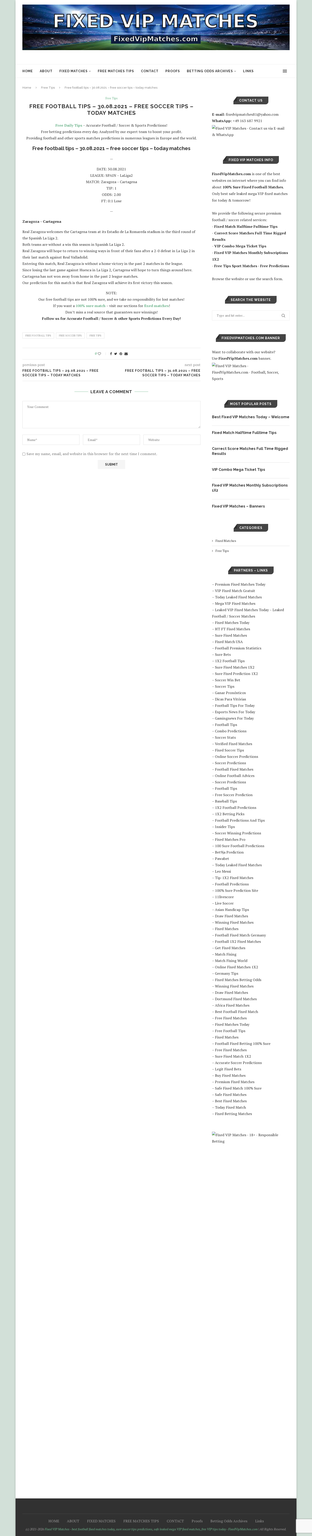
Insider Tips (225, 826)
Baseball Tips (226, 801)
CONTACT (150, 71)
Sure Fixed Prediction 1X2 (236, 673)
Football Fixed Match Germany (240, 935)
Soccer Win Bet (227, 679)
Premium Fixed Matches (234, 1081)
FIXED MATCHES (73, 71)
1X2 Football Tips (230, 660)
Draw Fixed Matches (231, 915)
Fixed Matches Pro (230, 839)
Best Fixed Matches (231, 1100)
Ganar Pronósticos (230, 692)
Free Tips (48, 87)
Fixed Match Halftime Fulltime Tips (244, 433)
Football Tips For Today (235, 705)
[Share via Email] (126, 353)
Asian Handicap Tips (232, 909)
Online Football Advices (234, 775)
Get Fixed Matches (230, 947)
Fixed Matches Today (232, 622)
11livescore (224, 896)
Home (26, 87)
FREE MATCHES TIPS (116, 71)
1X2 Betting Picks (229, 813)
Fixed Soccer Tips (229, 750)
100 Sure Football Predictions (239, 845)
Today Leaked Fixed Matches (238, 597)
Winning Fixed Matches (234, 922)
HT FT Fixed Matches (232, 628)
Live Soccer (224, 903)
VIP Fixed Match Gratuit (235, 590)
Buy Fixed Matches (230, 1075)
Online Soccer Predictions (236, 756)
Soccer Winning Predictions (238, 833)
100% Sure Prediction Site (236, 890)
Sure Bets (223, 654)
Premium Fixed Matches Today (240, 584)
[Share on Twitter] (115, 353)
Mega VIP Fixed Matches (235, 603)
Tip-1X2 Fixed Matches (234, 877)
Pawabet (222, 858)
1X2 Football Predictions (235, 807)
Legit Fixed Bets (228, 1069)
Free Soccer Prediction (234, 794)
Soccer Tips (224, 686)
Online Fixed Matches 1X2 (236, 966)
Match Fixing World (231, 960)
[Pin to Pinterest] (120, 353)
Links (248, 71)
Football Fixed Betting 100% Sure (242, 1043)
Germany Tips (226, 973)
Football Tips (226, 724)
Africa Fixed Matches (232, 1005)
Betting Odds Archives (210, 71)
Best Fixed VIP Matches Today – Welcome (250, 417)
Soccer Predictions (230, 762)
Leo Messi (223, 871)
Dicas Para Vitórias (230, 699)
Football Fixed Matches (234, 769)
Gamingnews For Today (234, 718)
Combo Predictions (230, 730)
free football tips (38, 335)
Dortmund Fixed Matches (236, 998)
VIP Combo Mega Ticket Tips (238, 469)
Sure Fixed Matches (231, 635)
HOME (27, 71)
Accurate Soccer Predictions (238, 1062)
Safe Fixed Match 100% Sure (238, 1088)
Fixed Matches (225, 540)
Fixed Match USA (229, 641)
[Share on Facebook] (111, 353)
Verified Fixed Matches (233, 743)
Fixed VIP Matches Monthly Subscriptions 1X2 (250, 487)
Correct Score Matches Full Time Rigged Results (250, 451)
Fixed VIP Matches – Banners (238, 506)
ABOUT (46, 71)
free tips (95, 335)
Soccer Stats (225, 737)
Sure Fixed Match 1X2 (233, 1056)
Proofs (172, 71)
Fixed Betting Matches (233, 1113)
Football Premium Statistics (238, 648)
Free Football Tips (230, 1030)
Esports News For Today (235, 711)
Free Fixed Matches (231, 1018)
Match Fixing (225, 954)
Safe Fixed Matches (230, 1094)
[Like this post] (102, 353)
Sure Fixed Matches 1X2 (234, 667)
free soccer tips (70, 335)
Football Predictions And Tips (240, 820)
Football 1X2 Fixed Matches (238, 941)
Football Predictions (232, 884)
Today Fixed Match (230, 1107)
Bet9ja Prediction (229, 852)
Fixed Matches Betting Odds (238, 979)
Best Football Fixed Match (236, 1011)
